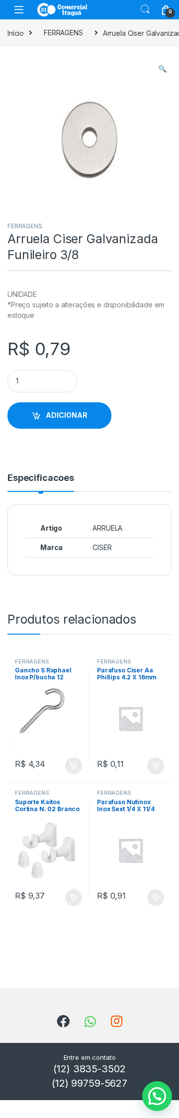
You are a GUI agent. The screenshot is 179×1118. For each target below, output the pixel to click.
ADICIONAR (67, 415)
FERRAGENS (63, 32)
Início (15, 32)
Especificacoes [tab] (40, 478)
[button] (162, 69)
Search (145, 9)
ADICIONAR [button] (64, 765)
